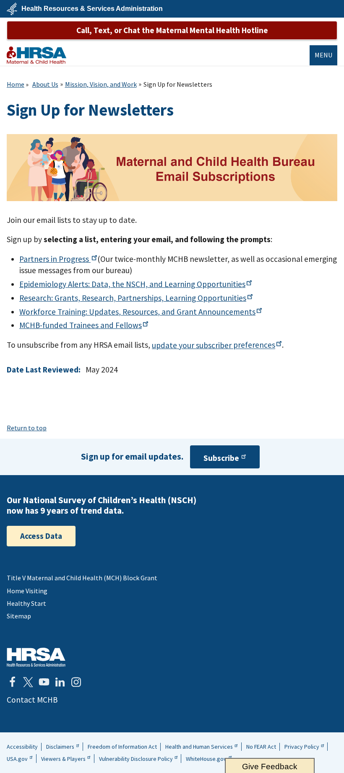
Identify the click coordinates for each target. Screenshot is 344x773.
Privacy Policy (301, 746)
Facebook (12, 682)
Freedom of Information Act (122, 746)
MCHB (36, 55)
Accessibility (22, 746)
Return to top (27, 428)
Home (15, 84)
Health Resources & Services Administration (92, 8)
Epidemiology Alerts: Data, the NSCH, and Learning (132, 284)
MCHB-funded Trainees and (80, 325)
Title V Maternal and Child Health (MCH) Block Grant (82, 578)
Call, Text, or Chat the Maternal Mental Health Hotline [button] (172, 30)
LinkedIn (60, 682)
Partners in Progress (55, 259)
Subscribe (221, 458)
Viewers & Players (63, 759)
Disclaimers (60, 746)
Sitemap (19, 616)
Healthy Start (26, 603)
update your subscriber (213, 345)
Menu (323, 55)
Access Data (41, 536)
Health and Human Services (199, 746)
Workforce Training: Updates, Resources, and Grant (137, 312)
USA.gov (17, 759)
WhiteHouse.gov (206, 759)
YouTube (44, 682)
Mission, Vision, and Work (101, 84)
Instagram (75, 682)
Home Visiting (27, 591)
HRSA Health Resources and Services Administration (36, 657)
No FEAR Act (261, 746)
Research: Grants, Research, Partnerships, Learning (132, 298)
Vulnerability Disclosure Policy (136, 759)
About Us (45, 84)
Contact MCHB (32, 700)
